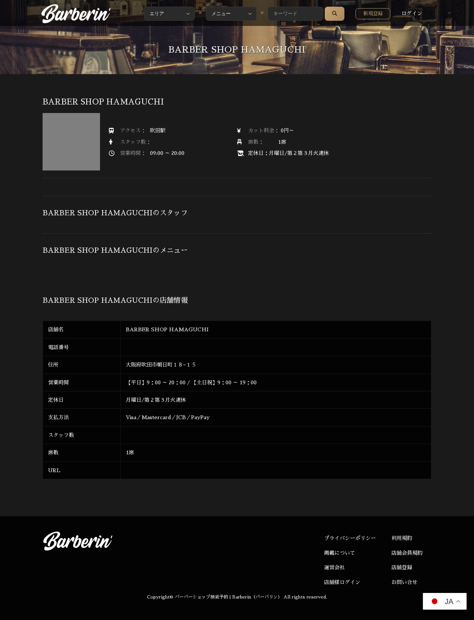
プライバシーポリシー (350, 538)
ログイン (411, 13)
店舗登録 (401, 567)
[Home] (76, 14)
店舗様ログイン (342, 582)
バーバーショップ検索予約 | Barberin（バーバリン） (228, 597)
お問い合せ (404, 582)
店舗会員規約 (407, 553)
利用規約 (401, 538)
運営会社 (334, 567)
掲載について (339, 553)
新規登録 (373, 13)
